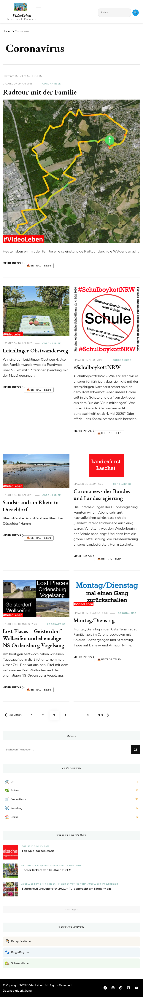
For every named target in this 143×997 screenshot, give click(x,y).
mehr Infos (12, 263)
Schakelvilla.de (17, 963)
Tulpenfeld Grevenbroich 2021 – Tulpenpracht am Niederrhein (66, 889)
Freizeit (113, 884)
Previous (15, 715)
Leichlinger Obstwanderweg (35, 350)
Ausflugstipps (97, 884)
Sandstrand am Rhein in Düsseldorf (31, 506)
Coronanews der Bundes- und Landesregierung (102, 495)
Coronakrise (51, 83)
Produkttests (31, 865)
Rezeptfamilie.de (18, 941)
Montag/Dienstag (94, 620)
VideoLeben (21, 15)
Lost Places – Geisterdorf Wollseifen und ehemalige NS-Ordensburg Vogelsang (33, 638)
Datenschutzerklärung (17, 991)
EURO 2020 (48, 865)
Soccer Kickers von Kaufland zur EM (46, 870)
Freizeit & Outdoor (69, 865)
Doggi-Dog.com (17, 952)
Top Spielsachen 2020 (35, 846)
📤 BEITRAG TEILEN (39, 265)
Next (101, 715)
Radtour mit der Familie (40, 92)
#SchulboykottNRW (97, 367)
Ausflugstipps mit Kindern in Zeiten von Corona (54, 884)
